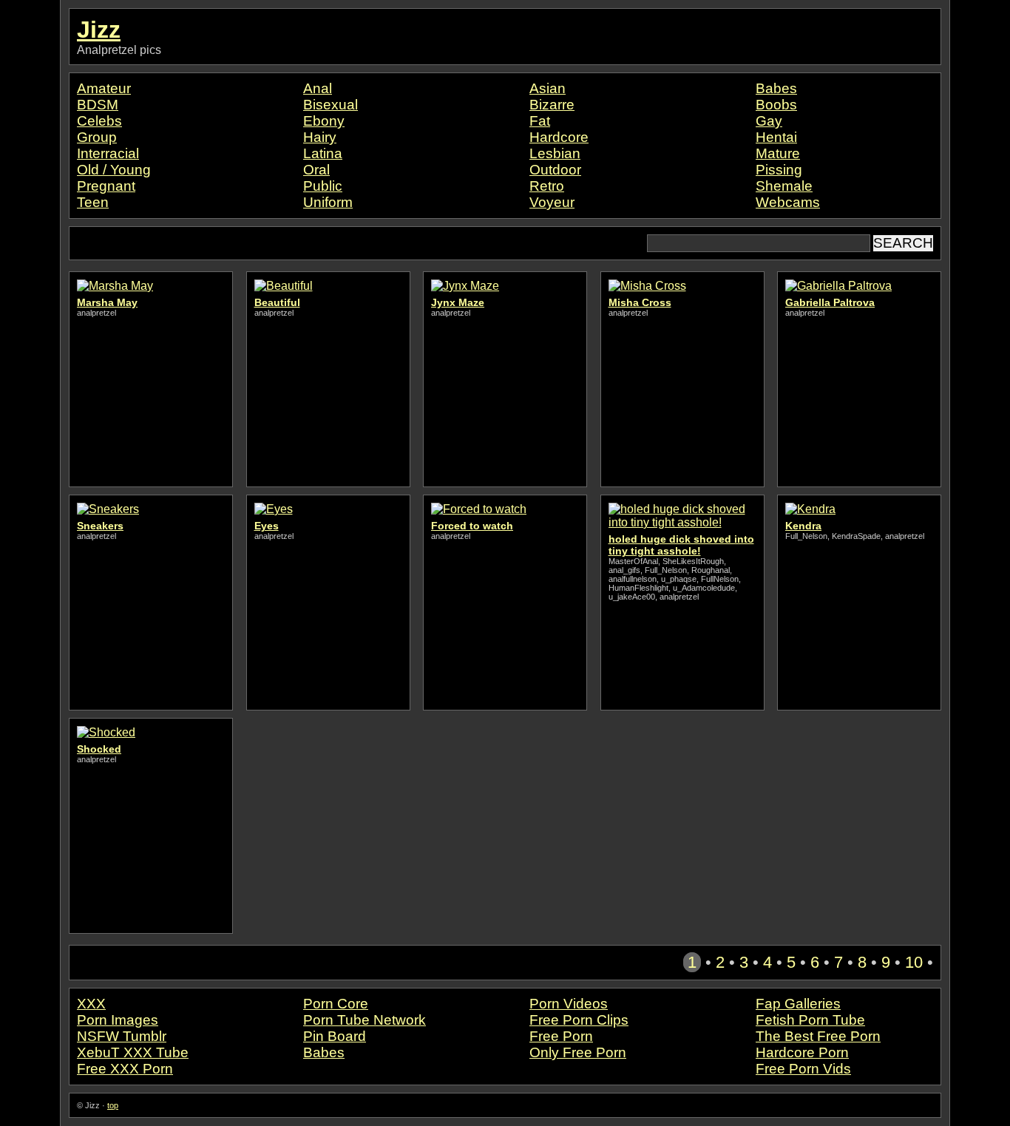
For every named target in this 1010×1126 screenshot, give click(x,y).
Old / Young (114, 169)
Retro (546, 186)
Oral (316, 169)
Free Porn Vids (803, 1068)
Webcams (788, 202)
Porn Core (335, 1003)
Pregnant (106, 186)
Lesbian (554, 153)
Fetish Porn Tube (810, 1020)
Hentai (776, 137)
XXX (91, 1003)
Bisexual (330, 104)
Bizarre (552, 104)
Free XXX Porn (125, 1068)
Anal (317, 88)
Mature (778, 153)
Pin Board (334, 1036)
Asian (547, 88)
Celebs (99, 121)
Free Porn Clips (578, 1020)
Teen (93, 202)
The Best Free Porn (818, 1036)
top (112, 1105)
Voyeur (552, 202)
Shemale (784, 186)
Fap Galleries (798, 1003)
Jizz (99, 29)
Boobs (776, 104)
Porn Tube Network (364, 1020)
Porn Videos (568, 1003)
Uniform (328, 202)
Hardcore (559, 137)
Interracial (108, 153)
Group (97, 137)
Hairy (319, 137)
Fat (539, 121)
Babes (776, 88)
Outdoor (555, 169)
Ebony (324, 121)
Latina (322, 153)
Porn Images (117, 1020)
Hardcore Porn (802, 1052)
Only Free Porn (577, 1052)
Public (322, 186)
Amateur (104, 88)
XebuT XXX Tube (133, 1052)
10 (914, 962)
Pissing (779, 169)
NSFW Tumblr (121, 1036)
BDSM (97, 104)
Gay (769, 121)
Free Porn (561, 1036)
